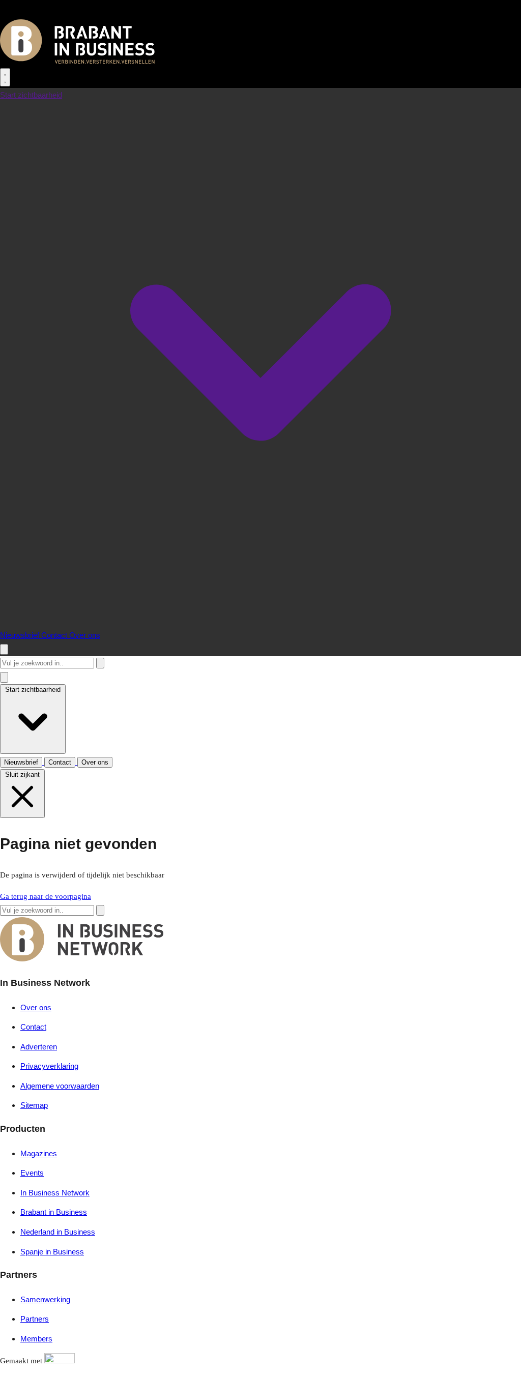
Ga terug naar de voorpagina (45, 896)
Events (32, 1172)
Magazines (38, 1153)
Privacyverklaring (49, 1066)
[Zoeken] (100, 663)
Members (36, 1338)
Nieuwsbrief (20, 635)
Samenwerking (45, 1299)
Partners (34, 1318)
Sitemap (34, 1105)
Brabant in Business (53, 1212)
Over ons (84, 635)
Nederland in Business (57, 1231)
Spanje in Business (52, 1251)
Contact (55, 635)
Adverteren (38, 1046)
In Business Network (55, 1192)
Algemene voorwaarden (59, 1085)
